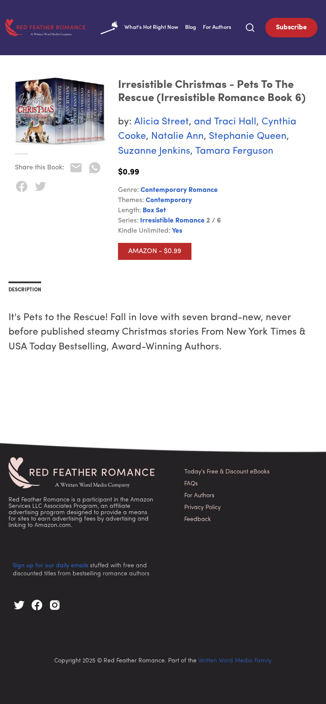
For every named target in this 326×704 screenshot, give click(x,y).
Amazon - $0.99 (154, 251)
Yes (177, 231)
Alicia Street (161, 122)
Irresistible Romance (172, 220)
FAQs (191, 484)
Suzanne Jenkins (154, 151)
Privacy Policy (202, 507)
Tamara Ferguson (234, 151)
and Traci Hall (225, 122)
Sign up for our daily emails (50, 566)
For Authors (217, 27)
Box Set (154, 210)
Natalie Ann (177, 136)
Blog (190, 27)
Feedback (197, 519)
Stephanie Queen (248, 136)
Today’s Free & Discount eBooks (227, 472)
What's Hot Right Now (151, 27)
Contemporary (169, 200)
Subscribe (291, 27)
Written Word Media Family (235, 661)
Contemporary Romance (179, 190)
